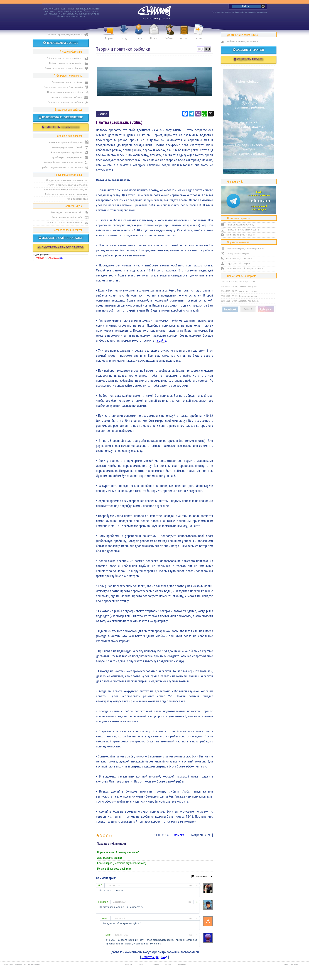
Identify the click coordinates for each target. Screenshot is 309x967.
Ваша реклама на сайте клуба (67, 217)
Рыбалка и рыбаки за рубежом (67, 152)
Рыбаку (169, 38)
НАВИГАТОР (181, 964)
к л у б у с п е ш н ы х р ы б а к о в (154, 19)
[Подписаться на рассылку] (230, 311)
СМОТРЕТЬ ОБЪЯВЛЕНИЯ (62, 126)
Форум (109, 38)
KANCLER (40, 258)
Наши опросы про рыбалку (240, 224)
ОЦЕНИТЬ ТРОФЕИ (249, 59)
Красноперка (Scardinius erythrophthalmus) (121, 863)
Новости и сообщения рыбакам (66, 97)
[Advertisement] (154, 81)
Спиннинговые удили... (249, 286)
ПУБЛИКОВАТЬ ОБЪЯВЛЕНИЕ (62, 117)
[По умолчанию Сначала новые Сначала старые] (202, 876)
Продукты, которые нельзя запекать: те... (67, 180)
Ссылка (179, 835)
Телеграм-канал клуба (237, 253)
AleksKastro (54, 258)
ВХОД (141, 964)
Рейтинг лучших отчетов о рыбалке (64, 58)
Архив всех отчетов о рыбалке (67, 82)
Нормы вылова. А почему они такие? (118, 852)
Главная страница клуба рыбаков (65, 34)
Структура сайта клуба (238, 263)
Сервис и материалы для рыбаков (65, 102)
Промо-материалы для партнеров (65, 222)
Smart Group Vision (291, 964)
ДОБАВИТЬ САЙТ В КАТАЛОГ (62, 237)
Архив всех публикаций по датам (66, 142)
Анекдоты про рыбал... (249, 301)
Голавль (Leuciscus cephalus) (114, 868)
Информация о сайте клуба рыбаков (244, 268)
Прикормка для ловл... (249, 296)
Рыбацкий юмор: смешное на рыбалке (63, 162)
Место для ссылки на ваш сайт (67, 212)
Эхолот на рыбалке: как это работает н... (67, 185)
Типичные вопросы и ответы (240, 235)
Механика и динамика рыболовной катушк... (66, 189)
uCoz (38, 964)
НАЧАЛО (128, 964)
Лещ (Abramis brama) (109, 857)
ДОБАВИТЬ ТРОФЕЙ (250, 49)
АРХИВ (168, 964)
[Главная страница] (154, 11)
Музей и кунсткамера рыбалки (67, 157)
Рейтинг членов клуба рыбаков (242, 41)
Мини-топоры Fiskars (77, 199)
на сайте (160, 340)
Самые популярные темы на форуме (64, 68)
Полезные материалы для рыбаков (65, 92)
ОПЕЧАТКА (155, 964)
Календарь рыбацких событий (67, 147)
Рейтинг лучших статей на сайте (66, 63)
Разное (102, 114)
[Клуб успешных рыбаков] (266, 311)
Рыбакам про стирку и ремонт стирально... (66, 194)
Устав (199, 38)
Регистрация (150, 957)
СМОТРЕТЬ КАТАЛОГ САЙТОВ (62, 247)
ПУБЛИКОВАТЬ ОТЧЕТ (62, 42)
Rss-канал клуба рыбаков (238, 258)
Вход (124, 38)
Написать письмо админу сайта (242, 230)
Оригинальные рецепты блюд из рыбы (64, 87)
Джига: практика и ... (248, 281)
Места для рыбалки (248, 291)
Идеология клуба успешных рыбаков (245, 248)
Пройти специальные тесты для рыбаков (62, 167)
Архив (183, 38)
